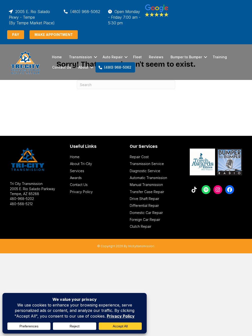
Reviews (156, 57)
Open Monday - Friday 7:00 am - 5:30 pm (124, 17)
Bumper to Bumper (186, 57)
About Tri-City (81, 164)
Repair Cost (139, 157)
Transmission (80, 57)
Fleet (137, 57)
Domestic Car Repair (146, 213)
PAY (15, 34)
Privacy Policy (81, 192)
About (83, 67)
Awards (76, 178)
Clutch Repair (140, 226)
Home (57, 57)
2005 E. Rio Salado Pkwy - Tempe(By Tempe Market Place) (32, 17)
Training (220, 57)
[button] (95, 57)
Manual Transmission (146, 185)
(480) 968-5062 (84, 11)
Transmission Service (147, 164)
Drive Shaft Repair (144, 199)
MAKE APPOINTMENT (53, 34)
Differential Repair (144, 205)
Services (77, 171)
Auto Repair (113, 57)
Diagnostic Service (145, 171)
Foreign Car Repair (145, 219)
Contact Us (61, 67)
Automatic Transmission (148, 178)
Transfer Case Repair (147, 192)
